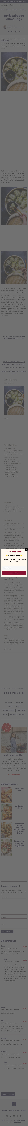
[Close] (26, 549)
